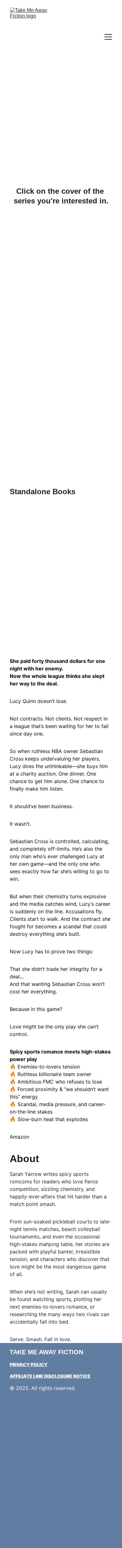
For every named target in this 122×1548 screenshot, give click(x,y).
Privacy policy (29, 1364)
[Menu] (108, 37)
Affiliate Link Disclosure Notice (50, 1376)
